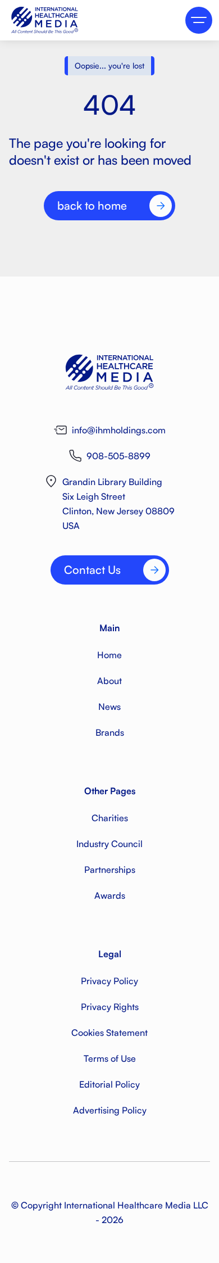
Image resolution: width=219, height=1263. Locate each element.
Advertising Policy (110, 1110)
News (109, 706)
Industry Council (109, 843)
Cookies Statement (109, 1032)
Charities (110, 817)
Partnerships (109, 869)
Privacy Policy (109, 980)
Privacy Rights (110, 1006)
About (109, 680)
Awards (109, 895)
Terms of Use (110, 1058)
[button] (198, 20)
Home (109, 654)
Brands (109, 732)
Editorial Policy (109, 1084)
